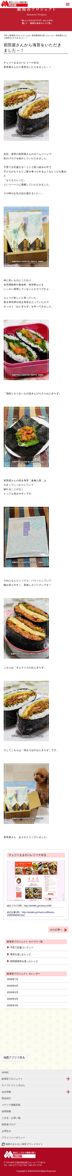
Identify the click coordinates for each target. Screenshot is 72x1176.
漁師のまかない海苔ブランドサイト (24, 1144)
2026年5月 (12, 992)
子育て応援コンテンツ (21, 947)
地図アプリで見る (14, 1057)
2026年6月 (12, 985)
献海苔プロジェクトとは (20, 35)
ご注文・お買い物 (11, 1118)
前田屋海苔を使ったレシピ (43, 35)
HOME (5, 1072)
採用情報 (6, 1111)
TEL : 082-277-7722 (13, 1165)
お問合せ (6, 1131)
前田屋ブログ (9, 1124)
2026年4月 (12, 998)
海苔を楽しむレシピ (20, 954)
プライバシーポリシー (13, 1137)
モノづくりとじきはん (13, 1085)
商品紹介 (6, 1098)
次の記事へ (56, 929)
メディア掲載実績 (11, 1104)
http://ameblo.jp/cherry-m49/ (37, 905)
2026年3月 (12, 1005)
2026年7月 (12, 979)
